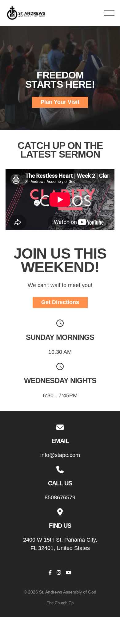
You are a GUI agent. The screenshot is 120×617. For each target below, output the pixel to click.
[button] (109, 13)
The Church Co (60, 603)
